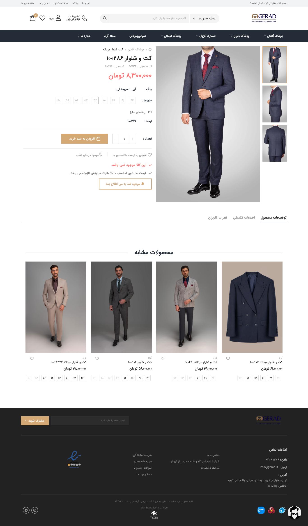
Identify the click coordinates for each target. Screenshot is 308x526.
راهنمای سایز (138, 112)
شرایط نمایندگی (142, 455)
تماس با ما (44, 3)
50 (263, 377)
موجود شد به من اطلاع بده (123, 183)
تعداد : (147, 138)
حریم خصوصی (143, 461)
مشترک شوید (36, 420)
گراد (215, 358)
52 (255, 377)
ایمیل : (283, 467)
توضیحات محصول (274, 217)
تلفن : (283, 459)
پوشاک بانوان (241, 36)
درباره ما (86, 3)
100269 (132, 121)
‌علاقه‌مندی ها (27, 3)
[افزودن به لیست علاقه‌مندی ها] (228, 359)
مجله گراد (110, 36)
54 (248, 377)
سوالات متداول (61, 3)
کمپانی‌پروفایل (137, 36)
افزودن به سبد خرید (82, 138)
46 (148, 377)
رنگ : (148, 89)
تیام (142, 508)
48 (271, 377)
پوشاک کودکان (172, 36)
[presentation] (87, 377)
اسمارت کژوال (207, 36)
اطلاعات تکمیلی (244, 217)
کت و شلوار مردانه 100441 (201, 362)
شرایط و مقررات (209, 467)
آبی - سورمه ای (126, 89)
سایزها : (147, 100)
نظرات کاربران (217, 217)
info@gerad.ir (269, 467)
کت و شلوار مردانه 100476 (266, 362)
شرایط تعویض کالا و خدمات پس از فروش (194, 461)
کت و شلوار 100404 (140, 362)
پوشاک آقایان (275, 36)
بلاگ (75, 3)
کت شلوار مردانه (113, 49)
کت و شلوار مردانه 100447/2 (68, 362)
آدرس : (282, 474)
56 (44, 377)
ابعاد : (147, 121)
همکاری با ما (144, 474)
